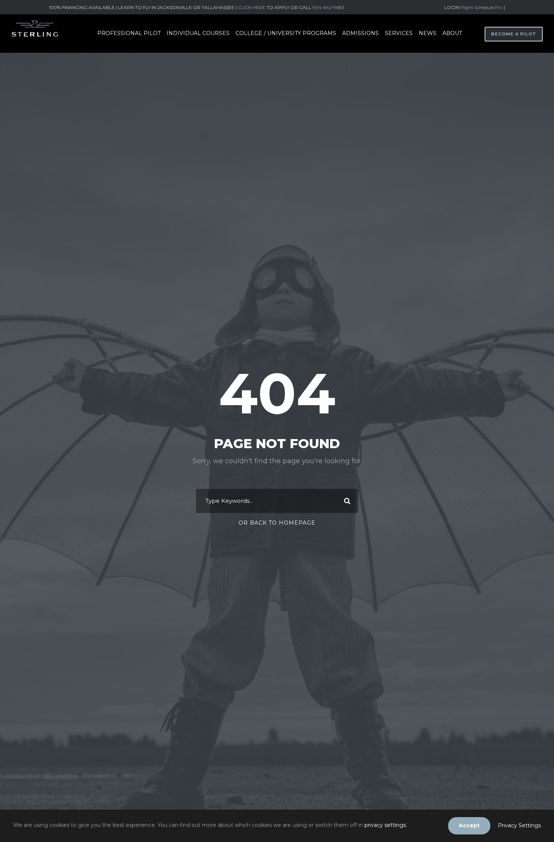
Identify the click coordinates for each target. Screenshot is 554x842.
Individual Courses (198, 33)
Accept (469, 825)
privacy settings (385, 825)
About (452, 33)
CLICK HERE (251, 7)
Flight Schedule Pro (482, 7)
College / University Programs (286, 33)
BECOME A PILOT (513, 34)
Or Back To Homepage (277, 522)
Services (399, 33)
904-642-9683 (328, 7)
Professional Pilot (129, 33)
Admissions (360, 33)
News (427, 33)
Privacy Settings (519, 825)
